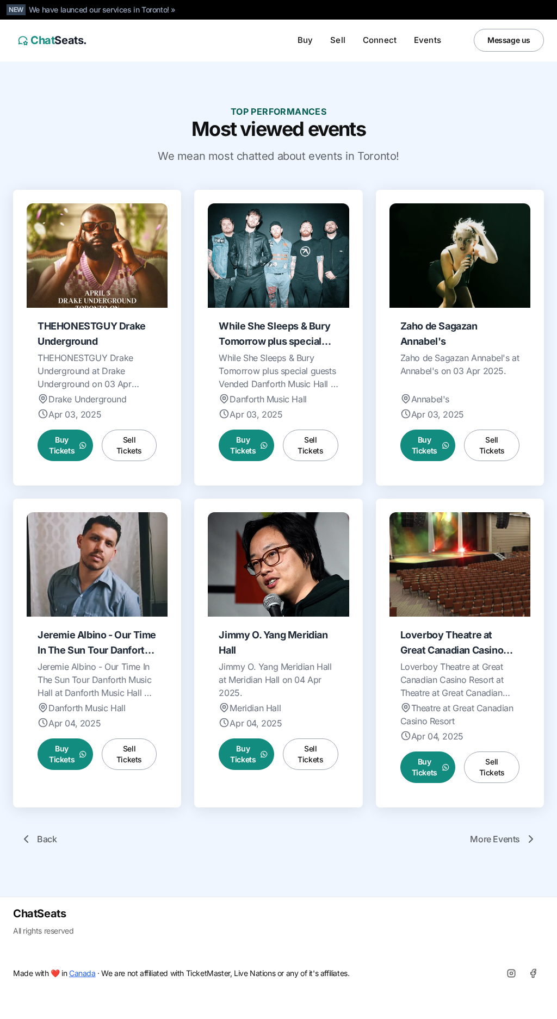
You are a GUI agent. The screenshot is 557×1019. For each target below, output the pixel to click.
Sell (337, 40)
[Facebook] (533, 973)
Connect (380, 40)
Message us (508, 40)
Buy (305, 40)
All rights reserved (43, 930)
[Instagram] (511, 973)
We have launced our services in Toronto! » (102, 9)
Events (427, 40)
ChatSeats (39, 913)
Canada (82, 973)
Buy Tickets (62, 445)
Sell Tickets (129, 445)
